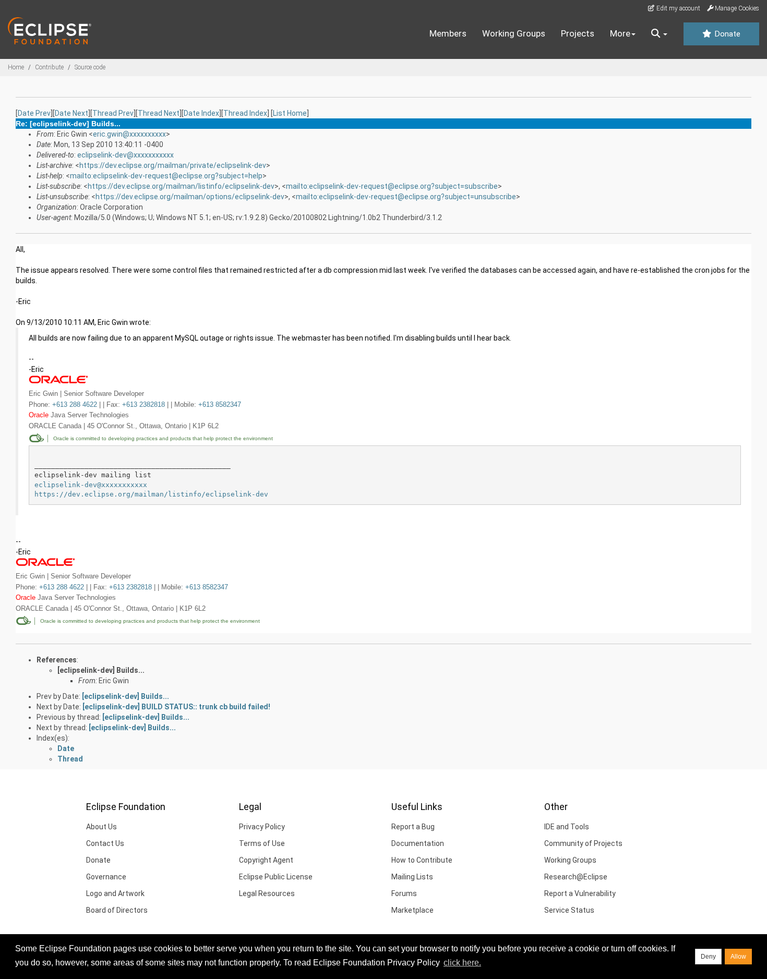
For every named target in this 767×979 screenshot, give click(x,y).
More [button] (620, 33)
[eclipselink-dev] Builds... (101, 670)
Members (447, 33)
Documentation (417, 843)
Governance (106, 877)
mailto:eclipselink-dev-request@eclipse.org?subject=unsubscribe (406, 196)
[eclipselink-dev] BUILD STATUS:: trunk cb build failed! (176, 707)
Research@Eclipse (575, 877)
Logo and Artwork (115, 893)
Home (16, 67)
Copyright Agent (266, 860)
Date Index (201, 113)
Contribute (49, 67)
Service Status (569, 910)
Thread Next (158, 113)
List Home (290, 113)
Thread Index (245, 113)
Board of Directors (117, 910)
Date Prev (34, 113)
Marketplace (412, 910)
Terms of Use (262, 843)
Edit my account (677, 8)
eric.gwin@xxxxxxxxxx (129, 134)
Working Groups (513, 33)
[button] (659, 34)
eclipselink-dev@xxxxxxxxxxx (125, 155)
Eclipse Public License (276, 877)
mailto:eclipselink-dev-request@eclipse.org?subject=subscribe (392, 186)
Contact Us (105, 843)
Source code (90, 67)
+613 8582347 (219, 404)
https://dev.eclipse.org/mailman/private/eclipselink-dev (172, 165)
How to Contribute (421, 860)
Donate (726, 34)
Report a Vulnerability (580, 893)
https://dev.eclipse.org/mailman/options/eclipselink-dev (189, 196)
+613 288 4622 (74, 404)
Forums (404, 893)
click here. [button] (462, 962)
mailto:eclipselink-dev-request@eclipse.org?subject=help (166, 176)
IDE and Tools (566, 827)
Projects (577, 33)
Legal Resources (267, 893)
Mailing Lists (412, 877)
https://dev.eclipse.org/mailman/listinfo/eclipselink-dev (181, 186)
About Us (101, 827)
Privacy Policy (262, 827)
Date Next (71, 113)
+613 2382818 (143, 404)
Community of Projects (583, 843)
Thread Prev (113, 113)
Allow (738, 956)
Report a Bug (413, 827)
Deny (708, 956)
